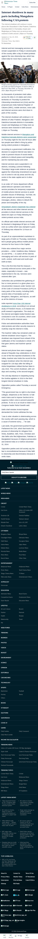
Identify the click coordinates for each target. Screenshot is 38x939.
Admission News (6, 603)
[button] (2, 2)
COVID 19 (4, 732)
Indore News (5, 554)
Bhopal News (23, 544)
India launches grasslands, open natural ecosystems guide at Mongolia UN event (26, 855)
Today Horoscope (6, 768)
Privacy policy (5, 886)
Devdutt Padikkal (24, 525)
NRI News (4, 800)
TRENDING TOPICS (7, 780)
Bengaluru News (6, 544)
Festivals (21, 622)
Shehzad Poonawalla (7, 775)
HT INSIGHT (5, 717)
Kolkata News (5, 557)
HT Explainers (23, 800)
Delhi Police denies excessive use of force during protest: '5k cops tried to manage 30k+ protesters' (27, 844)
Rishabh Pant (5, 532)
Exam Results (5, 610)
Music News (4, 579)
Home (3, 7)
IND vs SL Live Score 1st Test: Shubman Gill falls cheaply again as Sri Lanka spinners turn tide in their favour (9, 872)
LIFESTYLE (4, 615)
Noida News (22, 561)
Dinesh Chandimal (6, 535)
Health (3, 625)
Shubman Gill (5, 525)
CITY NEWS (4, 540)
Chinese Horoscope (7, 771)
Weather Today (17, 886)
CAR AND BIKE (5, 687)
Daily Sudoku (5, 741)
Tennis (21, 704)
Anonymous (7, 43)
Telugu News (5, 797)
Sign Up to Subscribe (19, 485)
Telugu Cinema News (7, 583)
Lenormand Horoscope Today (28, 771)
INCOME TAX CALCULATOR (9, 749)
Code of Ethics (30, 890)
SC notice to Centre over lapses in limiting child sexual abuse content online (26, 813)
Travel (20, 629)
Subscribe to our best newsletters (19, 475)
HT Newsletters (30, 886)
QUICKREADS (5, 727)
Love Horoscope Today (26, 764)
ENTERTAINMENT (6, 573)
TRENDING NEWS (6, 754)
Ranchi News (5, 568)
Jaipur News (22, 554)
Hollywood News (24, 576)
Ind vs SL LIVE (23, 532)
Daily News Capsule (8, 480)
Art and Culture (5, 618)
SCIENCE (4, 672)
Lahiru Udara (23, 535)
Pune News (22, 564)
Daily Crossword (24, 741)
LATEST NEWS (5, 498)
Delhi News (4, 550)
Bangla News (23, 793)
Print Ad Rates (17, 890)
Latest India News (8, 807)
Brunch (21, 618)
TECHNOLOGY (5, 692)
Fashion (3, 622)
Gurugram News (24, 550)
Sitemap (3, 893)
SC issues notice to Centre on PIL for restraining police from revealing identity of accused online (27, 833)
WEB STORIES (5, 637)
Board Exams (23, 603)
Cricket (17, 7)
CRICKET (4, 513)
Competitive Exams (7, 607)
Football (21, 700)
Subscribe (32, 2)
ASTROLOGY (5, 591)
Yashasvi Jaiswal (24, 528)
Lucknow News (23, 557)
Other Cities (22, 568)
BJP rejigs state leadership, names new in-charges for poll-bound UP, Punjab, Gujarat (9, 844)
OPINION (4, 677)
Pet (2, 632)
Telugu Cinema (23, 790)
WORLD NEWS (6, 503)
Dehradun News (24, 547)
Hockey (3, 704)
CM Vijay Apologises (25, 758)
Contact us (16, 883)
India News (25, 7)
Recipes (21, 625)
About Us (4, 883)
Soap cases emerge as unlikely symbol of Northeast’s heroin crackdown (27, 822)
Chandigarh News (6, 547)
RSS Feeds (16, 893)
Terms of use (30, 883)
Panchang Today (24, 768)
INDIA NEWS (5, 508)
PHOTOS (4, 652)
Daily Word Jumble (6, 744)
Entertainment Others (25, 586)
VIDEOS (3, 657)
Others (3, 707)
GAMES (3, 737)
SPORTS (3, 697)
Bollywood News (6, 576)
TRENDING (4, 642)
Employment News (24, 607)
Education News (24, 610)
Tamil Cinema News (25, 579)
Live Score (4, 520)
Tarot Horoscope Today (8, 764)
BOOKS (3, 712)
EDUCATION (5, 600)
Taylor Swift (4, 761)
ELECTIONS (4, 722)
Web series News (6, 586)
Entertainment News (7, 793)
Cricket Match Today (25, 516)
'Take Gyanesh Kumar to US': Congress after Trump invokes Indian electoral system (9, 813)
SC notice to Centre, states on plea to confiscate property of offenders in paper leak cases (9, 823)
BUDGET (3, 662)
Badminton (4, 700)
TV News (21, 583)
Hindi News (22, 797)
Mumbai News (5, 561)
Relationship (4, 629)
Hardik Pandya (5, 528)
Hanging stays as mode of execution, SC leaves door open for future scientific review (9, 854)
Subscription (5, 890)
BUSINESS (4, 647)
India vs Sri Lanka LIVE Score (9, 758)
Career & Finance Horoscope (27, 761)
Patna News (4, 564)
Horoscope (4, 595)
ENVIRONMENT (6, 667)
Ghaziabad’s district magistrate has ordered (18, 207)
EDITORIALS (5, 682)
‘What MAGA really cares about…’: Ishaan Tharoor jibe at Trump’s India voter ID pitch (9, 833)
